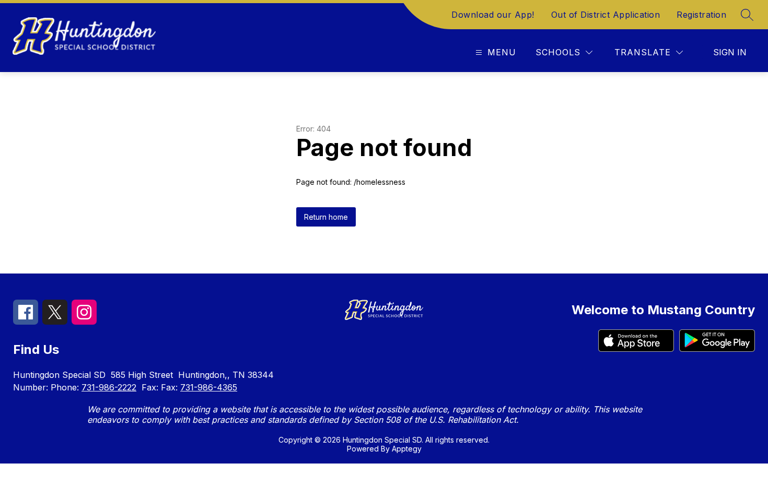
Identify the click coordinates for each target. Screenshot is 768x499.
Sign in (730, 52)
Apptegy (407, 448)
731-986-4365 (208, 387)
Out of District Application (605, 14)
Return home (326, 216)
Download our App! (492, 14)
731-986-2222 (109, 387)
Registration (701, 14)
